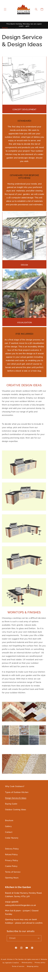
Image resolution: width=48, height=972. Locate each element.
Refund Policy (11, 855)
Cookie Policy (11, 866)
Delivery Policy (12, 849)
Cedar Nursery (11, 838)
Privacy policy (40, 962)
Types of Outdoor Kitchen (16, 792)
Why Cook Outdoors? (14, 786)
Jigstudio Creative (12, 963)
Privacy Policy (11, 860)
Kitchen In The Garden (15, 959)
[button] (5, 9)
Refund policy (27, 962)
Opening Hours (12, 878)
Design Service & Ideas (15, 798)
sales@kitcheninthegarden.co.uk (20, 905)
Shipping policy (33, 966)
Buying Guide (11, 804)
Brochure (9, 820)
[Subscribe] (38, 938)
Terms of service (18, 966)
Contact (8, 832)
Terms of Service (12, 872)
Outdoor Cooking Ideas (15, 810)
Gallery (8, 826)
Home (5, 28)
